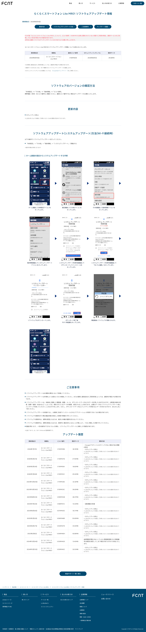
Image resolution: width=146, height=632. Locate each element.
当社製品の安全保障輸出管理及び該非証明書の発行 (60, 629)
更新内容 (42, 27)
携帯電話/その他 (7, 606)
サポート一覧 (137, 3)
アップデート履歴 (102, 27)
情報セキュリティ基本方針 (37, 629)
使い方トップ (25, 599)
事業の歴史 (83, 613)
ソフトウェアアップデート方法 (63, 27)
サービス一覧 (44, 599)
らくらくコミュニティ (47, 606)
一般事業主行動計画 (85, 620)
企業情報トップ (84, 599)
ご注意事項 (85, 27)
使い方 (81, 3)
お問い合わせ (106, 599)
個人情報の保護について (21, 629)
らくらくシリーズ (24, 587)
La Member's (45, 603)
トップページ (6, 587)
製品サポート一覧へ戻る (73, 574)
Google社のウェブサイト (59, 70)
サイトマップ (79, 629)
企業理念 (82, 610)
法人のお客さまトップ (66, 599)
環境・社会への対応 (85, 617)
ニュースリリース (107, 594)
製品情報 (14, 587)
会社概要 (82, 603)
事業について (83, 606)
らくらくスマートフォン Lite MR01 (40, 587)
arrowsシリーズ (7, 599)
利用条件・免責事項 (8, 629)
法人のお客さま (107, 3)
